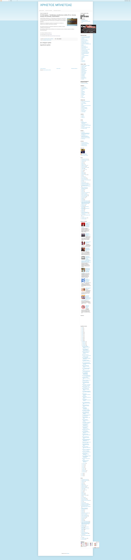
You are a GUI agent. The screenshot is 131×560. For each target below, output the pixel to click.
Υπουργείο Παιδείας (84, 538)
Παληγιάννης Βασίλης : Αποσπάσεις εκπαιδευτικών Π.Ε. (86, 447)
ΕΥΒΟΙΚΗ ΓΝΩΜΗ (83, 68)
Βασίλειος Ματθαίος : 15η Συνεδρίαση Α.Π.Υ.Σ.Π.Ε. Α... (86, 387)
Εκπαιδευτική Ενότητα (84, 503)
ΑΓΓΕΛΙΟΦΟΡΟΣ (83, 87)
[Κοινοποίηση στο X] (58, 38)
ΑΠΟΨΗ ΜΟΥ (83, 166)
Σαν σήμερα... (83, 109)
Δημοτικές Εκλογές (84, 499)
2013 (82, 340)
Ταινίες (82, 216)
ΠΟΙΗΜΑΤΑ (82, 205)
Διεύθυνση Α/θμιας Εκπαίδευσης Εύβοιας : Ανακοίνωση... (85, 454)
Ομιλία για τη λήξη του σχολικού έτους (88, 242)
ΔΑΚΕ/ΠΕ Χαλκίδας (84, 174)
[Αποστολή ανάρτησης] (55, 38)
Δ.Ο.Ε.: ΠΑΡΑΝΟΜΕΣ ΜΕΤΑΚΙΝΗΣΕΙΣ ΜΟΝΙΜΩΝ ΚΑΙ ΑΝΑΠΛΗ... (86, 358)
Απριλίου (83, 468)
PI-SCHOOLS (83, 60)
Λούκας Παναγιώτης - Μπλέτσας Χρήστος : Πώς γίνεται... (86, 418)
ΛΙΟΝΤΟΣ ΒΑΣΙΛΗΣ (84, 144)
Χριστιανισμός (83, 539)
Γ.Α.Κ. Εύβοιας (83, 102)
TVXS (82, 96)
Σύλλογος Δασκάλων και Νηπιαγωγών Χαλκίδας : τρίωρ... (85, 383)
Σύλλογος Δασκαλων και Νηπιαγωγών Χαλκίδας (84, 212)
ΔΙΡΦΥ (82, 104)
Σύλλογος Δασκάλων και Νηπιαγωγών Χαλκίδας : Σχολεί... (85, 437)
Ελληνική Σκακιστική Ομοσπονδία (86, 105)
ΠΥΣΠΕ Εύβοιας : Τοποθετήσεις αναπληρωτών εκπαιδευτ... (86, 400)
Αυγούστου (84, 463)
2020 (82, 332)
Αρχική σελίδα (41, 10)
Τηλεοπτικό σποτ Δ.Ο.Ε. (85, 354)
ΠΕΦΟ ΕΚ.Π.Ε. (83, 204)
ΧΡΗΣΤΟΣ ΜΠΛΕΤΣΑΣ (56, 5)
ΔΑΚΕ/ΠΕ (82, 173)
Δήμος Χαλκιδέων (83, 103)
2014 (82, 339)
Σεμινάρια (82, 211)
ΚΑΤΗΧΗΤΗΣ (83, 138)
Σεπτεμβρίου (84, 345)
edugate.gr (82, 57)
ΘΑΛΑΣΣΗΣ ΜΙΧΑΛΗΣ (84, 142)
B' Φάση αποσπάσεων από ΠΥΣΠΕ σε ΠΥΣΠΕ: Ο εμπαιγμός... (85, 352)
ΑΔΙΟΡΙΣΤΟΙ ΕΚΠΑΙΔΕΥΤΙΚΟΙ (85, 37)
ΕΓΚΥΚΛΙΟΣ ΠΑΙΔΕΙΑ (84, 39)
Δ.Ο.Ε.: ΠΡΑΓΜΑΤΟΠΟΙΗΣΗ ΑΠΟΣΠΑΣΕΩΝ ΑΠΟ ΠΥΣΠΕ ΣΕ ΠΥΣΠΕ (86, 364)
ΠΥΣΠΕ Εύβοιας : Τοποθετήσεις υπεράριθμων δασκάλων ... (86, 395)
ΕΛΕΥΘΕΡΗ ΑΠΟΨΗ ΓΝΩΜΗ (85, 65)
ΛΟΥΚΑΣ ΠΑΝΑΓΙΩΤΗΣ (84, 195)
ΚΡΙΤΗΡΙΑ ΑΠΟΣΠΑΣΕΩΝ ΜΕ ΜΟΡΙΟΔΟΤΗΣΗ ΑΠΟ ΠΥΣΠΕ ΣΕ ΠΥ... (86, 440)
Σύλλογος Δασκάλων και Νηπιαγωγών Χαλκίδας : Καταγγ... (85, 366)
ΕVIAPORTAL (83, 69)
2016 (82, 337)
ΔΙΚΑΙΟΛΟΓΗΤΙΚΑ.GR (84, 88)
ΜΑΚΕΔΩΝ (82, 106)
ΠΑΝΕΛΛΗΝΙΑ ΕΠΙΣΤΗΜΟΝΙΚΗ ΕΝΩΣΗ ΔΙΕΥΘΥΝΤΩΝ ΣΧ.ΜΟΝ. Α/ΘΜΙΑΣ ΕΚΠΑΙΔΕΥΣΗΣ (85, 203)
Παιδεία (82, 520)
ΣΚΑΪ (82, 90)
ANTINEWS (83, 91)
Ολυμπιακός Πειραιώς (84, 108)
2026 (82, 327)
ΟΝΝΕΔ (82, 519)
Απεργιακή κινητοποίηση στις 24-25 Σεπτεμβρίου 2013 (86, 371)
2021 (82, 331)
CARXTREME (83, 111)
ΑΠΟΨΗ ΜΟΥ (84, 479)
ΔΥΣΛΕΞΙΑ (82, 38)
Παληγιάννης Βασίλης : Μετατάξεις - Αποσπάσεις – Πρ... (86, 378)
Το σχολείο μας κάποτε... (84, 50)
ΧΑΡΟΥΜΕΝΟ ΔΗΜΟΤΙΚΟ (85, 53)
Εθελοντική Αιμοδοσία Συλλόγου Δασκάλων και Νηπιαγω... (86, 347)
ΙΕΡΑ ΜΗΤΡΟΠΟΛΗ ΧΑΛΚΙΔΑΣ (85, 137)
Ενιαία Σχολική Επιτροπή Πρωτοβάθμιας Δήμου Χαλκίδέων (86, 185)
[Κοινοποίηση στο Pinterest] (60, 38)
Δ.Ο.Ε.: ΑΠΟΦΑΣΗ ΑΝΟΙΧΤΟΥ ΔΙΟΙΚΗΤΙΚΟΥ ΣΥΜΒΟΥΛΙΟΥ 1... (86, 392)
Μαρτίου (83, 469)
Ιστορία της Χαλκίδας (48, 10)
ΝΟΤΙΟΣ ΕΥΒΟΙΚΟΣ (84, 70)
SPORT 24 (82, 116)
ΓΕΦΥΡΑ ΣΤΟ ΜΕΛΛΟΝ (84, 167)
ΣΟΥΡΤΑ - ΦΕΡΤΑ (83, 110)
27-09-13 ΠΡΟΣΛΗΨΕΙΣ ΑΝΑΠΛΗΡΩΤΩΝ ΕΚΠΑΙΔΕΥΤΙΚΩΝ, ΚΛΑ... (86, 350)
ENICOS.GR (83, 92)
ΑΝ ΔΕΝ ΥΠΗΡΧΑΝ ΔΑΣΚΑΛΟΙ (85, 101)
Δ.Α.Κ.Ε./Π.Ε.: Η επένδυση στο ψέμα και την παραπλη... (86, 449)
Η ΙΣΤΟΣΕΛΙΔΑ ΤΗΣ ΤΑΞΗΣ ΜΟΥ (85, 21)
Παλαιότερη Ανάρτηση (74, 68)
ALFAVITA (82, 54)
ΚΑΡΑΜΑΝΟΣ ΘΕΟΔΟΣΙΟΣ (85, 143)
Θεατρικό (82, 191)
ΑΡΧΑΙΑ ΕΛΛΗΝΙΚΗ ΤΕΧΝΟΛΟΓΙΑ (84, 123)
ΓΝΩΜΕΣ (82, 168)
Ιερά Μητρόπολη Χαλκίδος (85, 192)
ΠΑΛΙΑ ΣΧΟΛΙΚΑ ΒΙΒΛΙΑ (84, 47)
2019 (82, 333)
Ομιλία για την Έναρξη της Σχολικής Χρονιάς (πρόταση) (88, 234)
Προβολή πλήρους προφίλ (84, 155)
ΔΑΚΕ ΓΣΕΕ (83, 172)
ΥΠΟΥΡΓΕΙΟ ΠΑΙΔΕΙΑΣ (84, 51)
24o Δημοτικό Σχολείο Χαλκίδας (85, 36)
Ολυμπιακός (83, 197)
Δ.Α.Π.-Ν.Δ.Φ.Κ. (83, 169)
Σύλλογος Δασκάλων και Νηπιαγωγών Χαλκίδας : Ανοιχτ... (85, 406)
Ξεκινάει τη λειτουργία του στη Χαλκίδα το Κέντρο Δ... (86, 380)
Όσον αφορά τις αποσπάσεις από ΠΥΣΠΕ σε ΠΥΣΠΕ (86, 410)
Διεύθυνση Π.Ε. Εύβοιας (84, 83)
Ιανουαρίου (84, 471)
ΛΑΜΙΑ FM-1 (83, 89)
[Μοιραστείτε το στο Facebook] (59, 38)
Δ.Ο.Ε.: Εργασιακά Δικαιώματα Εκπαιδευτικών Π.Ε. (86, 415)
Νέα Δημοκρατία (84, 480)
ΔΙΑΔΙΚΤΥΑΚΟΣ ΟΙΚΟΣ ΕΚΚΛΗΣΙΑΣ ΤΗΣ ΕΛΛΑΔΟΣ (85, 136)
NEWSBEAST (83, 94)
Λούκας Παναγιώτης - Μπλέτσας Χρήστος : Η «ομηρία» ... (85, 420)
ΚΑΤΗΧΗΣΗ (83, 132)
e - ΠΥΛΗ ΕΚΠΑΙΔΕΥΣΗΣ (84, 55)
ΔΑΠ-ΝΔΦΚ (83, 176)
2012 (82, 473)
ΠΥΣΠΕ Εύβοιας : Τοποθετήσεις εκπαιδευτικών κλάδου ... (86, 397)
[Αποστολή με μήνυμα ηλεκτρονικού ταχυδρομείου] (56, 38)
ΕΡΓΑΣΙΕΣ (82, 189)
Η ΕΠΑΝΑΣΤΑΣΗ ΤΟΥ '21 (84, 124)
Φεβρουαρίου (84, 470)
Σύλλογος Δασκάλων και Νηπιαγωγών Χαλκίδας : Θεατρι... (85, 445)
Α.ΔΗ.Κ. (82, 162)
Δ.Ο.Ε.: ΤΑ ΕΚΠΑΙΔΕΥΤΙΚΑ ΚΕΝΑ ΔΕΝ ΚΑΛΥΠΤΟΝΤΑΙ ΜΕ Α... (86, 403)
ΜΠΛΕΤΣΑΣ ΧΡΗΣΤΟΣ (84, 20)
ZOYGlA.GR (83, 97)
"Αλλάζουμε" (83, 161)
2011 (82, 474)
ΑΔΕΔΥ (82, 163)
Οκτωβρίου (83, 344)
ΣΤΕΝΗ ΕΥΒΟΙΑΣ (83, 72)
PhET (82, 59)
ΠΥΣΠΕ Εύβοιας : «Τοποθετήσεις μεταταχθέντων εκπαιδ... (85, 408)
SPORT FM (82, 117)
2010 (82, 475)
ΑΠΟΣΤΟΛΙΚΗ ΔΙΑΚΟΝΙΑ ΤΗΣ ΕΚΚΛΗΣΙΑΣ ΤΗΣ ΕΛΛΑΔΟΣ (85, 133)
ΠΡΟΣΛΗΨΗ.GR (83, 48)
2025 (82, 328)
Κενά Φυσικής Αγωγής (49, 34)
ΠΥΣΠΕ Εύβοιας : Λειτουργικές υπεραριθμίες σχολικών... (86, 422)
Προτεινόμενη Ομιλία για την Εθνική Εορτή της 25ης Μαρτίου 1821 (88, 249)
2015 (82, 338)
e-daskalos (82, 56)
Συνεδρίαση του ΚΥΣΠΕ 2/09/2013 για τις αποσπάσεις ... (85, 461)
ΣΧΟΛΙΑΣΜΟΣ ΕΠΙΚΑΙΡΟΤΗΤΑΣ (85, 535)
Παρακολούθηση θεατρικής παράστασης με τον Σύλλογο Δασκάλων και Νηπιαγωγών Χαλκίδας (85, 225)
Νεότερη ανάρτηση (43, 68)
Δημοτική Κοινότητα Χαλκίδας (85, 500)
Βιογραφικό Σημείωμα (57, 10)
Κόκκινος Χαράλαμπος (84, 194)
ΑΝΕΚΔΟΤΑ (83, 164)
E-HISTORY (83, 126)
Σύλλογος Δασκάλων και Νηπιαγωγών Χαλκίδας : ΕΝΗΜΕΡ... (85, 413)
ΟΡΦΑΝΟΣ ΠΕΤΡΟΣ (84, 145)
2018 (82, 334)
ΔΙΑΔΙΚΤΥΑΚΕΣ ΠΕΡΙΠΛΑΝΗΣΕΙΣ (86, 125)
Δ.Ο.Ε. (82, 22)
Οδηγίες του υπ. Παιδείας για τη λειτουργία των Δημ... (86, 442)
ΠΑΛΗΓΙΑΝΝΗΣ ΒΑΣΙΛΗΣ (84, 521)
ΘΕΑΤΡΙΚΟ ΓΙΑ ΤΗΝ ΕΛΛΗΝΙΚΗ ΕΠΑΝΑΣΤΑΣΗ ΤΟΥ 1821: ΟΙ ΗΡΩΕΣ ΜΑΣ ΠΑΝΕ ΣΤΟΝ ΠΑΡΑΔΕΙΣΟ (85, 270)
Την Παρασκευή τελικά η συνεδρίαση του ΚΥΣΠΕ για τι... (86, 361)
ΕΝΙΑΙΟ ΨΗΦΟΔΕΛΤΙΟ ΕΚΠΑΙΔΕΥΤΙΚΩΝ (84, 188)
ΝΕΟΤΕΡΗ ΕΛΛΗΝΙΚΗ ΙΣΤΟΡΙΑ (85, 127)
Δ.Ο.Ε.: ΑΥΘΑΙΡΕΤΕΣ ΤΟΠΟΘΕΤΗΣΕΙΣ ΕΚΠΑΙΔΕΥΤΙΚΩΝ (85, 373)
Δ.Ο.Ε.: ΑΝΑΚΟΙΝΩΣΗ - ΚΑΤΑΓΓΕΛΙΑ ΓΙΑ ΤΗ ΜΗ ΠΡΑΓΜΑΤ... (86, 432)
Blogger (68, 553)
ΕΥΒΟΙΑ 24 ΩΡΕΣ (83, 66)
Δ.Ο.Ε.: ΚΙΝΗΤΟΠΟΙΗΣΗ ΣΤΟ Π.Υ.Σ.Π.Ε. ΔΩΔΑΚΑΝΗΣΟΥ (86, 376)
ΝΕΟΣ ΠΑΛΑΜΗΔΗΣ (84, 107)
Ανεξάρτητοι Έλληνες (84, 165)
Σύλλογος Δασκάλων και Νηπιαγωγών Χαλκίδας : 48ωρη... (85, 389)
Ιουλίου (83, 464)
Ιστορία (82, 121)
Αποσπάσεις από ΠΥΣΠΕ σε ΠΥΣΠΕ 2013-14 (86, 430)
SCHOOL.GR (83, 61)
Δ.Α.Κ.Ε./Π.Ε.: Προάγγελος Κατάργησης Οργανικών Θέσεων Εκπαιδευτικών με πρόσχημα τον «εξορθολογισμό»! (86, 297)
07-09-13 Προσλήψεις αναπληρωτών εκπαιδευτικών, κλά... (85, 425)
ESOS (82, 58)
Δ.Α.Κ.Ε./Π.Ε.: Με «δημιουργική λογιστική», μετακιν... (86, 356)
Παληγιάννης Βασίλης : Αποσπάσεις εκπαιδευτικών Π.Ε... (86, 435)
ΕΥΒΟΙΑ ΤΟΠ (83, 67)
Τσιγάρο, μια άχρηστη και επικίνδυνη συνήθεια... (87, 306)
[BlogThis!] (57, 38)
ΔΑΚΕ (82, 171)
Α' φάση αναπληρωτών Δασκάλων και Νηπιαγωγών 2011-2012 (87, 280)
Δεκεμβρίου (84, 341)
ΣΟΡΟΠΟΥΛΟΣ (83, 71)
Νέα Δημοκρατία (83, 196)
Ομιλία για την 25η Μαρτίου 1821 (88, 288)
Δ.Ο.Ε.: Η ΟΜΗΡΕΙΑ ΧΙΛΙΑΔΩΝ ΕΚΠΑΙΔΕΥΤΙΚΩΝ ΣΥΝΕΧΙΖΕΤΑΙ (86, 457)
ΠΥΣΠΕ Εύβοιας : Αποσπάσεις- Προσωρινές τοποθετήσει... (86, 385)
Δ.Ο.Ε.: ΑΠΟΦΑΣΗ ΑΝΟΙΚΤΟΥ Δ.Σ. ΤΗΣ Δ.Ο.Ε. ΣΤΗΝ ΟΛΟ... (86, 369)
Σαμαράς (82, 210)
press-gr (82, 95)
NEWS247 (82, 93)
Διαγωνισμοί (83, 502)
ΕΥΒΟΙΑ (82, 190)
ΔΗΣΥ (82, 501)
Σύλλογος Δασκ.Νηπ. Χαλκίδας (85, 49)
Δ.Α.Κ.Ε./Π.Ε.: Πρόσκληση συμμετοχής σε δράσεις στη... (86, 451)
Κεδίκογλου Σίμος (83, 193)
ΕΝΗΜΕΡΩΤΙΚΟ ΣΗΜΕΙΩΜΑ (85, 504)
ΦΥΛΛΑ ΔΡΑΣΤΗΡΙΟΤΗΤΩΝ (85, 52)
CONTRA (82, 115)
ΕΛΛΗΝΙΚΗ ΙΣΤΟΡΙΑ (84, 128)
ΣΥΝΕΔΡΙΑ (82, 534)
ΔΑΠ (82, 175)
